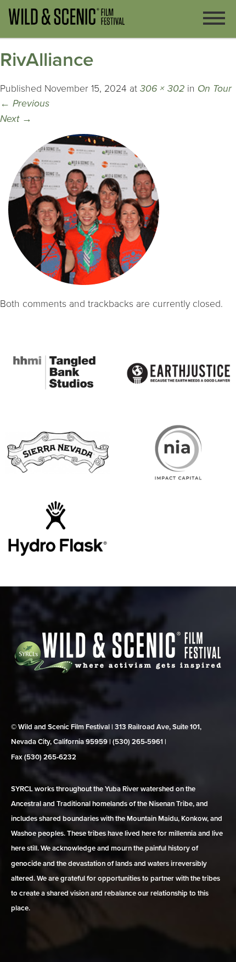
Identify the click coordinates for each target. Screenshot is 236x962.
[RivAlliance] (84, 289)
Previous (24, 103)
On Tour (215, 88)
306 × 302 (162, 88)
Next (16, 119)
